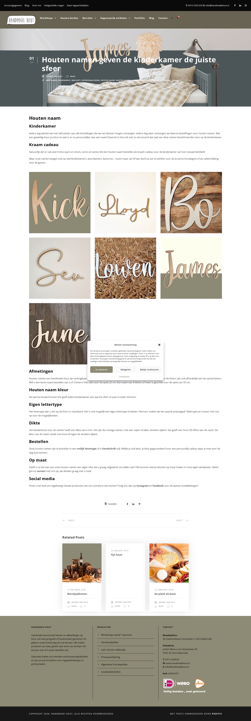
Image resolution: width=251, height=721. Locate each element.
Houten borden (69, 18)
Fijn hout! (116, 554)
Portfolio (140, 18)
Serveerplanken (109, 642)
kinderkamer (138, 80)
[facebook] (235, 5)
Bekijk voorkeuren (149, 369)
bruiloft (76, 80)
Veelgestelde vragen (54, 5)
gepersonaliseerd (91, 80)
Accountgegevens (13, 5)
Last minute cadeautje (113, 649)
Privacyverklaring (110, 657)
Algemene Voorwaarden (114, 664)
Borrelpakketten (77, 593)
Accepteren (101, 369)
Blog (27, 5)
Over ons (36, 5)
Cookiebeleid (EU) (110, 671)
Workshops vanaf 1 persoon (116, 634)
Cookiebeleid (124, 376)
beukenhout (64, 80)
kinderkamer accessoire (158, 80)
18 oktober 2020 (76, 590)
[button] (159, 344)
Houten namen (123, 80)
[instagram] (246, 5)
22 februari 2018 (164, 590)
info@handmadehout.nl (217, 5)
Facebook (158, 485)
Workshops (46, 18)
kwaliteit (177, 80)
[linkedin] (240, 5)
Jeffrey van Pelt (54, 76)
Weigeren (126, 369)
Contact (163, 18)
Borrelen (88, 18)
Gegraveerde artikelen (113, 18)
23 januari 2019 (120, 550)
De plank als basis (165, 593)
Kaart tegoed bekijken (78, 5)
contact (41, 471)
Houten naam (108, 80)
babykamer (51, 80)
